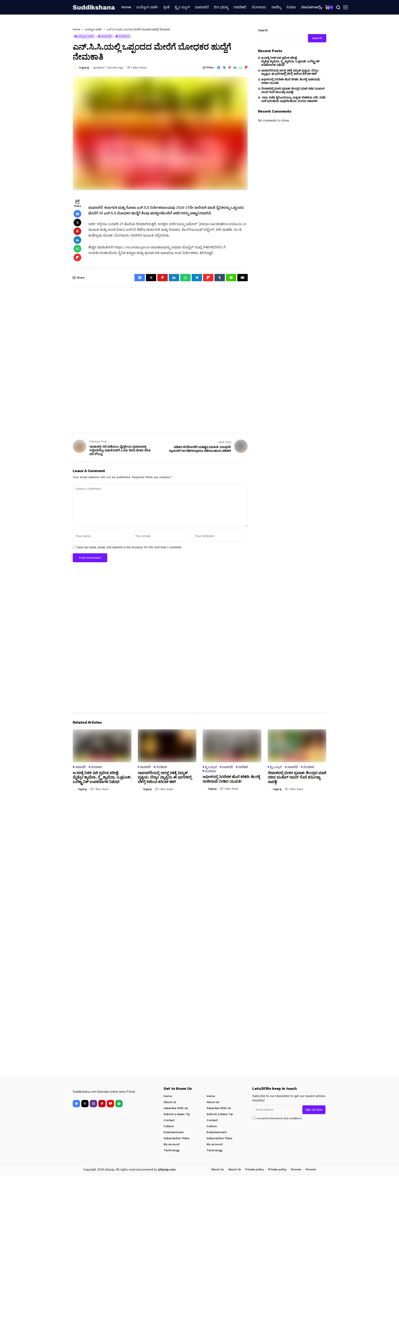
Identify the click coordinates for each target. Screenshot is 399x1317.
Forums (296, 1169)
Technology (172, 1150)
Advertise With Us (176, 1108)
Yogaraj (84, 67)
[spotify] (119, 1103)
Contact (169, 1120)
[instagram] (93, 1103)
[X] (85, 1103)
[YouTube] (110, 1103)
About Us (170, 1102)
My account (172, 1144)
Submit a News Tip (177, 1114)
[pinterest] (102, 1103)
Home (76, 29)
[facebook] (76, 1103)
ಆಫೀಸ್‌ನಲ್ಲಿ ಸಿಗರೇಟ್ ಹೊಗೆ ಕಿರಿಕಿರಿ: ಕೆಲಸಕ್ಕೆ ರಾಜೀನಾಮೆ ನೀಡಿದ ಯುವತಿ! (290, 81)
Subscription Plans (176, 1138)
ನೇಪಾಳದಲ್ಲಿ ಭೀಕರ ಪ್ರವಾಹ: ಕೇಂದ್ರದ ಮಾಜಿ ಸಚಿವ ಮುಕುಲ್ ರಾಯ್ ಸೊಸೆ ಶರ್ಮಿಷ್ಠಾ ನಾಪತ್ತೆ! (293, 90)
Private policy (254, 1169)
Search (263, 30)
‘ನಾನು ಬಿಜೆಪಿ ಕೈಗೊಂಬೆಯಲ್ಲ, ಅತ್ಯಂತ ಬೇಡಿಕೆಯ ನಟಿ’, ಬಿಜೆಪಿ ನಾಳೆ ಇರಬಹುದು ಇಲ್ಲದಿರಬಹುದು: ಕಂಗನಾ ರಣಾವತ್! (293, 99)
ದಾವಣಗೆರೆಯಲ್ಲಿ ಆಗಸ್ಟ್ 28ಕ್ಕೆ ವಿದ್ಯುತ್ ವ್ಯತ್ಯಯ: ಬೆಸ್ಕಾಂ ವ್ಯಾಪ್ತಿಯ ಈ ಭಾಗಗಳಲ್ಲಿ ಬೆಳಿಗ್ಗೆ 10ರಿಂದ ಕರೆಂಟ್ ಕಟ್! (289, 72)
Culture (169, 1126)
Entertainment (174, 1132)
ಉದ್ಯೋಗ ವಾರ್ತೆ (93, 29)
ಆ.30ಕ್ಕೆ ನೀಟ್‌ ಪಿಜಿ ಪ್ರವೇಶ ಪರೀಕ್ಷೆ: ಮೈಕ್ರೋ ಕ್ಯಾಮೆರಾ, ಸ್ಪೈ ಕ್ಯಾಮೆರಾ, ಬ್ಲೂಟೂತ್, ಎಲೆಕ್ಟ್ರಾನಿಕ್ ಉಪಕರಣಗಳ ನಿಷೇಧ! (290, 61)
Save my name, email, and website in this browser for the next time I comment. (129, 547)
